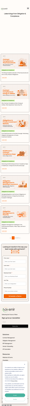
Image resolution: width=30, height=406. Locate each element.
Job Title (6, 280)
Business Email (7, 273)
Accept (15, 395)
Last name (6, 265)
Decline (15, 399)
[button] (28, 8)
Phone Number (7, 287)
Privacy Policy (14, 380)
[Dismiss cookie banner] (24, 365)
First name (6, 258)
